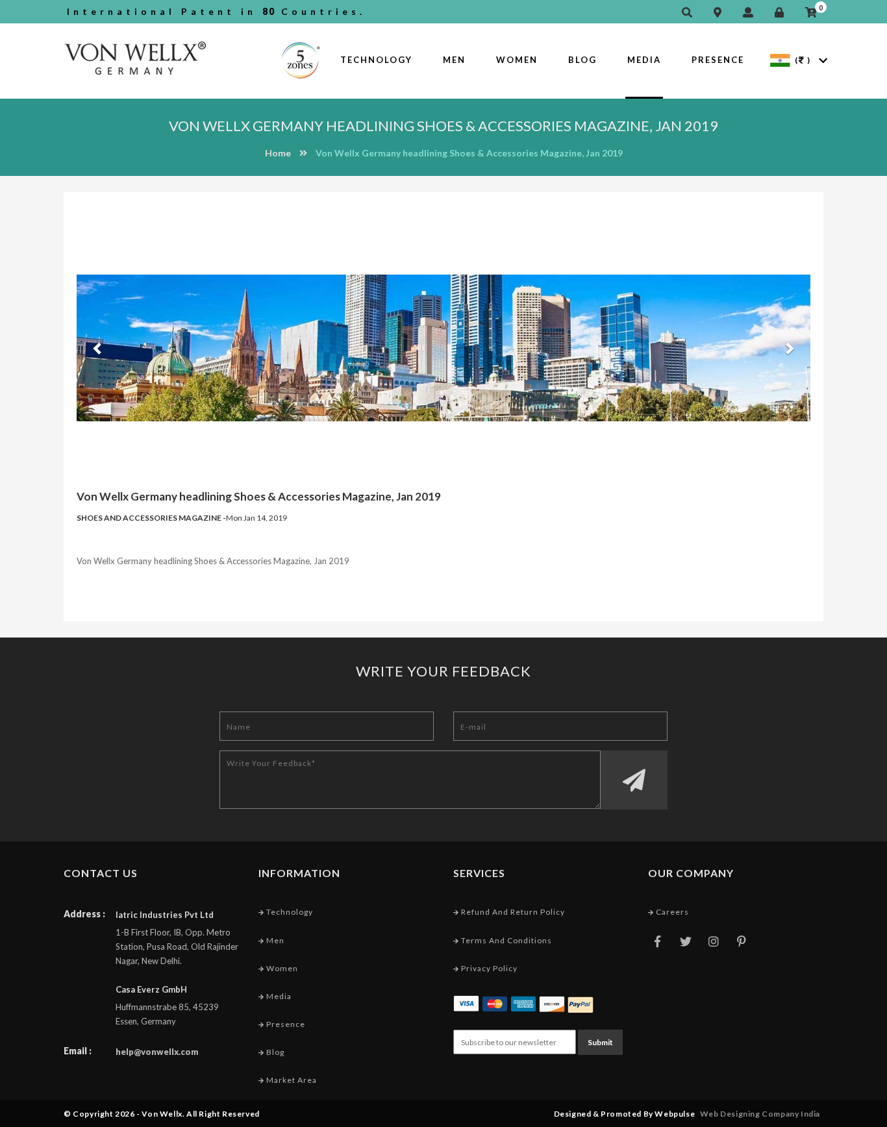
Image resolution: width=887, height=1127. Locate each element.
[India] (780, 59)
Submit (600, 1042)
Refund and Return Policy (512, 912)
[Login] (782, 12)
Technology (376, 60)
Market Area (290, 1080)
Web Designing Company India (760, 1114)
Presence (718, 60)
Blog (582, 60)
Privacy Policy (488, 968)
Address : (84, 913)
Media (644, 60)
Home (278, 152)
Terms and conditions (505, 940)
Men (454, 60)
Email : (78, 1050)
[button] (95, 348)
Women (517, 60)
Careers (671, 912)
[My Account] (751, 12)
